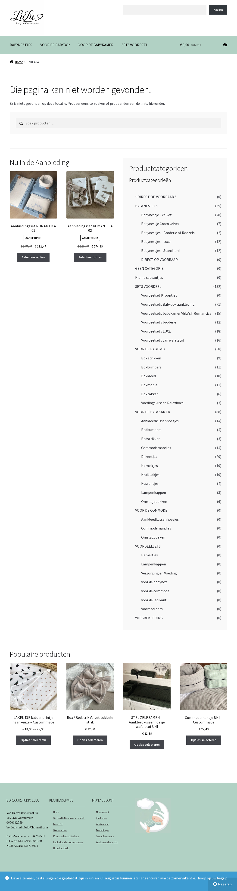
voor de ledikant (154, 600)
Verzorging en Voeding (159, 573)
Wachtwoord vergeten (107, 841)
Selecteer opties (33, 257)
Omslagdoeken (153, 537)
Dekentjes (149, 456)
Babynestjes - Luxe (156, 241)
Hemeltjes (149, 465)
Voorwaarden (60, 830)
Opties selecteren (33, 740)
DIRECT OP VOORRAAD (159, 259)
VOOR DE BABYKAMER (95, 44)
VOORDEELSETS (148, 546)
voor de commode (155, 591)
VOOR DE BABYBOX (55, 44)
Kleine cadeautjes (149, 277)
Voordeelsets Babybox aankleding (168, 304)
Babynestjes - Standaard (160, 250)
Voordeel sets (152, 608)
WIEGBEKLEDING (149, 617)
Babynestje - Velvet (156, 214)
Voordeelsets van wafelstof (162, 340)
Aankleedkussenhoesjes (160, 421)
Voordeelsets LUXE (156, 331)
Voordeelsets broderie (158, 322)
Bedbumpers (151, 429)
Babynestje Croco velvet (160, 223)
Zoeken (128, 2)
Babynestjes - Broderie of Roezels (168, 232)
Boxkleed (148, 376)
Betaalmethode (61, 848)
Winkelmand (102, 824)
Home (19, 62)
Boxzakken (150, 394)
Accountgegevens (105, 835)
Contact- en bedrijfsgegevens (68, 841)
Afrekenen (101, 818)
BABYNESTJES (21, 44)
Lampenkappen (153, 492)
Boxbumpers (151, 367)
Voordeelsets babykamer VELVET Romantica (176, 313)
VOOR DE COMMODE (151, 510)
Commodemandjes (156, 447)
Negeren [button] (225, 884)
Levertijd (57, 824)
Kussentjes (150, 483)
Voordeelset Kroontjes (159, 295)
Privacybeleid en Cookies (66, 835)
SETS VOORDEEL (135, 44)
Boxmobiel (150, 385)
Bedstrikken (150, 438)
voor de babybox (154, 582)
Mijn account (102, 812)
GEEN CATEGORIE (149, 268)
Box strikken (151, 358)
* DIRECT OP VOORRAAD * (155, 196)
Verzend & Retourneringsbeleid (69, 818)
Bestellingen (102, 830)
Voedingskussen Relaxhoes (162, 402)
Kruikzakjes (150, 474)
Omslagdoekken (154, 501)
